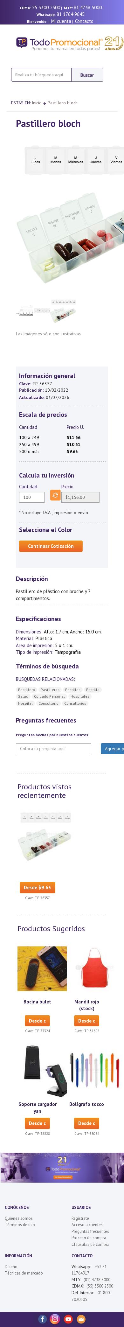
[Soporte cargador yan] (45, 1071)
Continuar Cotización (51, 546)
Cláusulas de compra (90, 1244)
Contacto (84, 21)
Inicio (37, 103)
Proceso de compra (89, 1237)
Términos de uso (20, 1224)
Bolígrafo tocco (86, 1104)
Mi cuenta (61, 21)
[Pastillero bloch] (45, 835)
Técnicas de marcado (24, 1273)
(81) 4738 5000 (97, 1279)
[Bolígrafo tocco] (95, 1071)
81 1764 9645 (71, 14)
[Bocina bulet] (45, 968)
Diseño (11, 1266)
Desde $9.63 (37, 887)
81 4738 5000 (88, 7)
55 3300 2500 (46, 7)
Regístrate (80, 1218)
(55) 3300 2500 (99, 1286)
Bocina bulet (37, 1002)
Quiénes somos (19, 1218)
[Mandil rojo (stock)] (95, 968)
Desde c (37, 1021)
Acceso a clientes (87, 1224)
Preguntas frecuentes (90, 1231)
